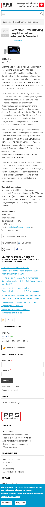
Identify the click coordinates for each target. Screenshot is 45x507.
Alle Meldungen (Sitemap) (14, 472)
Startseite (7, 22)
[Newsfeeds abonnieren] (3, 320)
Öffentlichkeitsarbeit (11, 459)
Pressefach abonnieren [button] (15, 347)
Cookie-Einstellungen (12, 402)
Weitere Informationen (10, 497)
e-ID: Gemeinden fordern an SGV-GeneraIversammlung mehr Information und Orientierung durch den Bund (19, 271)
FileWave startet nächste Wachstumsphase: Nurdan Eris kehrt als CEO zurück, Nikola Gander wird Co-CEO (21, 281)
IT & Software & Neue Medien (25, 22)
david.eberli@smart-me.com (19, 227)
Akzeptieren (6, 503)
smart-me (18, 41)
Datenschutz (8, 469)
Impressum (8, 462)
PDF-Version (26, 243)
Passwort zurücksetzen (11, 390)
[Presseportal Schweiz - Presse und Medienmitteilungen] (7, 5)
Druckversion (10, 243)
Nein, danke (20, 503)
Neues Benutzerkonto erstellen (14, 386)
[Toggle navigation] (3, 13)
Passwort (5, 370)
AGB (5, 466)
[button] (12, 50)
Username (5, 360)
